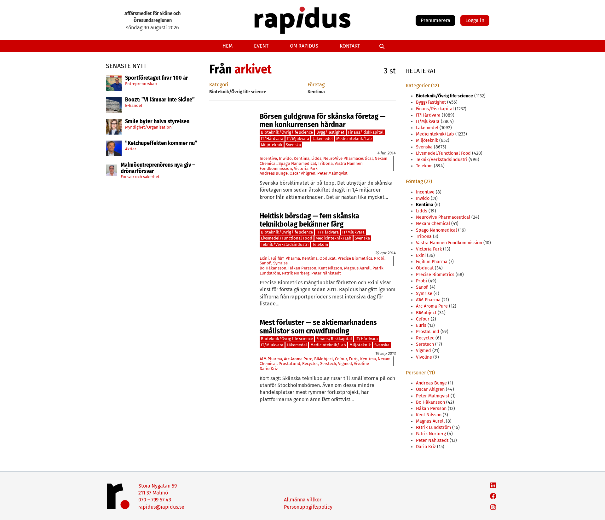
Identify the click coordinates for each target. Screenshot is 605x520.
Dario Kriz (269, 368)
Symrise (280, 263)
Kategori (218, 85)
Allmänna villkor (302, 500)
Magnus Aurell (357, 268)
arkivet (253, 69)
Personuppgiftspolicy (308, 507)
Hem (227, 46)
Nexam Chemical (433, 223)
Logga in (474, 20)
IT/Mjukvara (298, 138)
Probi (379, 258)
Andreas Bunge (274, 173)
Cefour (341, 358)
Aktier (130, 149)
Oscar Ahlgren (302, 173)
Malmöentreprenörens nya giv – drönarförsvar (158, 168)
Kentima (301, 158)
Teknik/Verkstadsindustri (285, 244)
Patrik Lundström (433, 427)
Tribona (325, 163)
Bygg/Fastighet (330, 132)
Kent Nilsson (330, 268)
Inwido (285, 158)
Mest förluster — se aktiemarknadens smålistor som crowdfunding (318, 326)
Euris (353, 358)
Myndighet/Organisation (148, 127)
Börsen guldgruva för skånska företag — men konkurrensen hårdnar (322, 120)
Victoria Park (306, 168)
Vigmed (345, 363)
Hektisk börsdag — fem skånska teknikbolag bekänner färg (309, 220)
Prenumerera (435, 20)
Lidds (316, 158)
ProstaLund (289, 363)
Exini (264, 258)
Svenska (293, 144)
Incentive (268, 158)
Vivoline (361, 363)
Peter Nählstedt (326, 273)
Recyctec (310, 363)
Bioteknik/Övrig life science (287, 132)
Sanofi (265, 263)
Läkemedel (323, 138)
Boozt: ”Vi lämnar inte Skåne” (160, 100)
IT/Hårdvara (272, 138)
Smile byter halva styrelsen (157, 121)
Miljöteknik (271, 144)
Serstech (328, 363)
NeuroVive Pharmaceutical (348, 158)
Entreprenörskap (141, 83)
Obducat (328, 258)
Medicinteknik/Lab (354, 138)
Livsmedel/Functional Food (286, 238)
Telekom (320, 244)
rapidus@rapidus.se (161, 507)
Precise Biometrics (354, 258)
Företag (316, 85)
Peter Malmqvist (332, 173)
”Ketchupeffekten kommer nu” (161, 143)
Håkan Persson (302, 268)
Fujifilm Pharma (285, 258)
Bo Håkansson (273, 268)
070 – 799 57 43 (154, 500)
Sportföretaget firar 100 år (156, 78)
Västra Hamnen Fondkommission (449, 243)
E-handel (133, 105)
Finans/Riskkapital (365, 132)
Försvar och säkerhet (140, 176)
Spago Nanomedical (297, 163)
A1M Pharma (271, 358)
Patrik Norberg (295, 273)
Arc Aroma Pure (298, 358)
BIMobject (323, 358)
